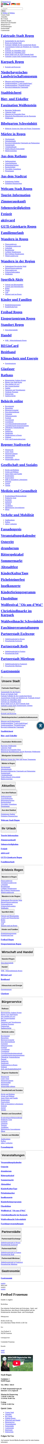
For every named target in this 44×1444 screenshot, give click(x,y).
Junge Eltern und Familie (13, 474)
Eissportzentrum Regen (18, 318)
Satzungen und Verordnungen (15, 390)
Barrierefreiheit (10, 167)
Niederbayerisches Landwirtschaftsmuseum (19, 74)
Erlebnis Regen (10, 1418)
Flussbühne (9, 598)
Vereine (7, 485)
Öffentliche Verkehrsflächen (14, 427)
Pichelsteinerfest (13, 579)
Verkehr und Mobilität (17, 515)
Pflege (7, 509)
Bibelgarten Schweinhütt (19, 123)
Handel (6, 335)
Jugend (7, 483)
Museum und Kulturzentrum (14, 81)
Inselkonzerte (11, 586)
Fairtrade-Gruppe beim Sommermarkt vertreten (21, 56)
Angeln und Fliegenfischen (14, 286)
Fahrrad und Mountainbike (14, 285)
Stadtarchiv (9, 431)
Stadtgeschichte (10, 396)
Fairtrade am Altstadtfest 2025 (15, 52)
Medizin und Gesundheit (19, 491)
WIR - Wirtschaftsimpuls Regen (16, 340)
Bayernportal (9, 406)
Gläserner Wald (10, 112)
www (3, 1352)
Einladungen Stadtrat (12, 181)
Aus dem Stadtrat (14, 176)
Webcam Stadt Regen (16, 189)
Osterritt (7, 542)
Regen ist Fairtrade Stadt (13, 43)
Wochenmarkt (10, 139)
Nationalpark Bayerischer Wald (15, 266)
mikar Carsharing (11, 524)
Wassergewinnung (11, 453)
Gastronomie (10, 671)
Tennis (7, 290)
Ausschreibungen (11, 163)
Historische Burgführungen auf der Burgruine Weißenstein (20, 751)
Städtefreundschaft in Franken (15, 651)
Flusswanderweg (11, 244)
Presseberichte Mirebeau (13, 666)
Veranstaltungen (10, 1424)
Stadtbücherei (11, 92)
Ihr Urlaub (8, 1416)
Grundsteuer (9, 422)
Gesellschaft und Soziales (19, 465)
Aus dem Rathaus (14, 156)
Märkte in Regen (13, 134)
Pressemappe (9, 171)
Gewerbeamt (9, 420)
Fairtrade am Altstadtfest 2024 (15, 51)
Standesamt (9, 433)
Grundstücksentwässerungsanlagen (17, 426)
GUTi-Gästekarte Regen (18, 226)
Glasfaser (8, 369)
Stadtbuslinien (10, 520)
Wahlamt (8, 437)
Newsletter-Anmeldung (13, 169)
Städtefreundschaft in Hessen (15, 639)
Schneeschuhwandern (12, 272)
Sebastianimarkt (10, 141)
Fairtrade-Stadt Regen (17, 36)
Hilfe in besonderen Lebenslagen (16, 480)
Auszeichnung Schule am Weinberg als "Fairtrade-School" (20, 698)
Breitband (8, 352)
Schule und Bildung (12, 472)
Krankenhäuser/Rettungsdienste (15, 496)
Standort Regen (12, 325)
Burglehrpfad (9, 250)
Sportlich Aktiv (12, 279)
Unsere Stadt (9, 1412)
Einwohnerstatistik (11, 330)
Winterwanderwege (11, 256)
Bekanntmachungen (12, 165)
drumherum (10, 548)
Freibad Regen (11, 312)
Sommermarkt (10, 145)
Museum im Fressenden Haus (15, 114)
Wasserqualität (10, 455)
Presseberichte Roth (11, 653)
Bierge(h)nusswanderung (13, 268)
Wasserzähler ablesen (12, 459)
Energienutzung (10, 363)
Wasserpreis (9, 457)
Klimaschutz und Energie (19, 358)
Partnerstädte (9, 1426)
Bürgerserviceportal (11, 410)
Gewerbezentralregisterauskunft (15, 424)
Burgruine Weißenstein (13, 110)
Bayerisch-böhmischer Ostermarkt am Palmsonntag (22, 143)
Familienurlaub (12, 233)
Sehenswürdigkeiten (15, 207)
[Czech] (7, 4)
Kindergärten (9, 476)
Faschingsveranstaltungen (20, 627)
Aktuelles (8, 1414)
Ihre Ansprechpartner (12, 386)
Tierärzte (8, 504)
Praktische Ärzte (10, 498)
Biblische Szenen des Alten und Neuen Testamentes (22, 128)
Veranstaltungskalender (18, 535)
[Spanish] (19, 4)
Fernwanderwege (11, 270)
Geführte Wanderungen (13, 252)
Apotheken (9, 506)
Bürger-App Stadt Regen (13, 382)
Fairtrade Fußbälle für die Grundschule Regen (20, 45)
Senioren (8, 481)
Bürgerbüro (9, 408)
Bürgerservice (10, 1422)
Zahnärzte (8, 502)
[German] (13, 4)
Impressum (8, 1430)
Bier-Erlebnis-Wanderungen (14, 254)
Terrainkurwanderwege (13, 246)
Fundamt (8, 418)
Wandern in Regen (14, 239)
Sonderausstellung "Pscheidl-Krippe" (17, 85)
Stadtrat (7, 388)
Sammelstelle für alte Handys (15, 41)
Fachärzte (8, 500)
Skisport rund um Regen (13, 294)
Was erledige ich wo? (12, 384)
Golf (6, 292)
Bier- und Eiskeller (14, 99)
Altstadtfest (9, 567)
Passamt (8, 429)
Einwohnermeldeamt (12, 412)
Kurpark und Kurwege (13, 67)
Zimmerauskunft (13, 201)
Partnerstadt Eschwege (17, 634)
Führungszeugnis (11, 416)
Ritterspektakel (12, 554)
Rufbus (7, 522)
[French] (10, 4)
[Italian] (16, 4)
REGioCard (9, 346)
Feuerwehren (9, 478)
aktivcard (8, 220)
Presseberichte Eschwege (13, 641)
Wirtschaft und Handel (12, 1420)
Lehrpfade (8, 248)
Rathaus (7, 375)
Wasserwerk (9, 450)
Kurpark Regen (12, 62)
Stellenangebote (10, 161)
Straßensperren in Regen (13, 435)
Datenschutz (9, 394)
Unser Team (9, 452)
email (2, 1350)
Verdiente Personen (11, 392)
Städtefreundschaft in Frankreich (16, 664)
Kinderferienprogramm (13, 305)
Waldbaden (9, 274)
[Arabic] (5, 4)
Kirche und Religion (12, 470)
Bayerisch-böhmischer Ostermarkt (16, 87)
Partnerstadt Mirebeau (17, 659)
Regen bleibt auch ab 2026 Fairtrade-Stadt (19, 54)
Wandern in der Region (18, 261)
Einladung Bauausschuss (13, 183)
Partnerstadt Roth (14, 646)
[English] (2, 4)
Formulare (8, 414)
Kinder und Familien (16, 299)
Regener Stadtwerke (15, 444)
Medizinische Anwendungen (14, 507)
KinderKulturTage (11, 307)
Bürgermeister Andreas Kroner (15, 380)
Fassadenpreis (11, 529)
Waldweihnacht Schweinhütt (14, 149)
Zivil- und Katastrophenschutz (15, 439)
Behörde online (12, 401)
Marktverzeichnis (11, 151)
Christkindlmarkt (10, 147)
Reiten (7, 288)
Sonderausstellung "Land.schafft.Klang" (18, 83)
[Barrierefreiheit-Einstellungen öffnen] (40, 725)
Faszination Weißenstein (18, 105)
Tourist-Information (15, 195)
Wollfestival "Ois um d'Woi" (22, 605)
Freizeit (6, 214)
